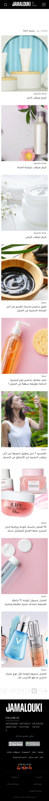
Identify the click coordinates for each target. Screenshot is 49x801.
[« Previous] (45, 691)
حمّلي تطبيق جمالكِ (24, 736)
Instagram (12, 724)
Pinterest (25, 724)
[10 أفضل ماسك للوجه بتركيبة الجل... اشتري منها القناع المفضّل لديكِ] (24, 493)
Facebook (37, 724)
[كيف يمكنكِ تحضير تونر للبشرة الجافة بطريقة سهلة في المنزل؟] (24, 346)
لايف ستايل (33, 758)
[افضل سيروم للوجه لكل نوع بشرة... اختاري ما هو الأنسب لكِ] (24, 640)
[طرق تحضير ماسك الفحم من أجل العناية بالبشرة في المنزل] (24, 272)
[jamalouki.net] (24, 4)
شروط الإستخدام (13, 784)
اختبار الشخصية (20, 758)
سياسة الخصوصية (35, 791)
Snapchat (11, 727)
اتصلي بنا (39, 777)
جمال (34, 752)
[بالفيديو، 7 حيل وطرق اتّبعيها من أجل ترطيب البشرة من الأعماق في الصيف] (24, 419)
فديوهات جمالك (13, 752)
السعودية (26, 752)
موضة (40, 752)
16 (5, 691)
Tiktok (35, 727)
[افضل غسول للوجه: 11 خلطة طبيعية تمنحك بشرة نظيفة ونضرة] (24, 566)
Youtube (24, 727)
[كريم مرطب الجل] (24, 63)
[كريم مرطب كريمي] (24, 203)
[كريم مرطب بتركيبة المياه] (24, 133)
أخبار (41, 758)
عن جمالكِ (15, 777)
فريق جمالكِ (38, 784)
